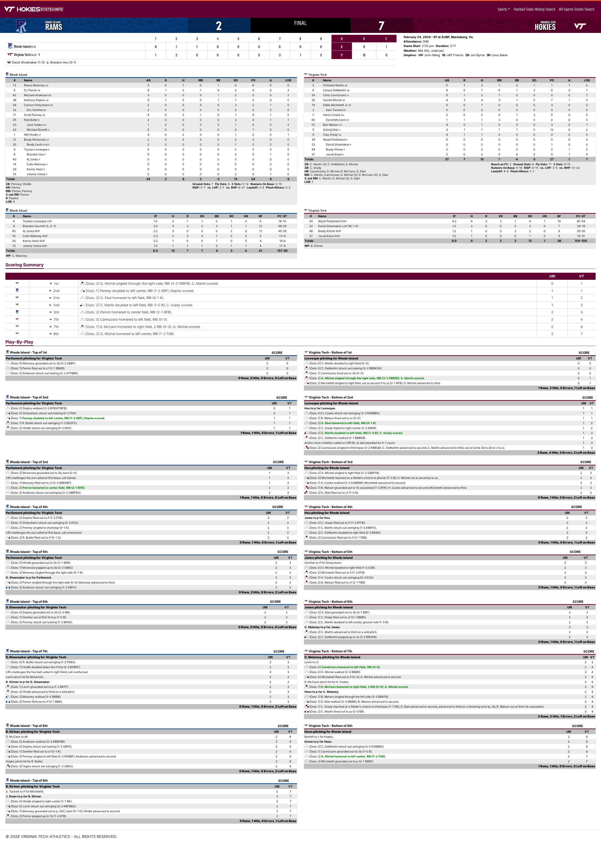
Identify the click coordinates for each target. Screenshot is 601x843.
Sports (502, 9)
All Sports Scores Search (576, 9)
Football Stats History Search (534, 9)
